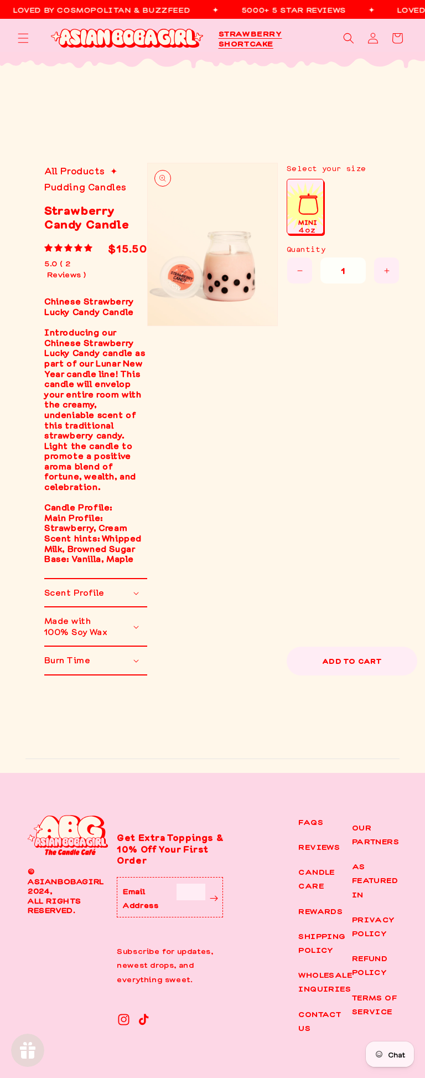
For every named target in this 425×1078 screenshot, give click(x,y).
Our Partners (375, 834)
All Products (74, 170)
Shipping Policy (321, 943)
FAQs (310, 822)
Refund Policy (370, 965)
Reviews (319, 846)
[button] (23, 38)
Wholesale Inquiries (325, 981)
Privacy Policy (373, 926)
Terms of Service (374, 1004)
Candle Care (316, 878)
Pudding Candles (85, 186)
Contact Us (319, 1021)
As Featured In (375, 880)
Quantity (306, 249)
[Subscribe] (213, 897)
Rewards (320, 911)
